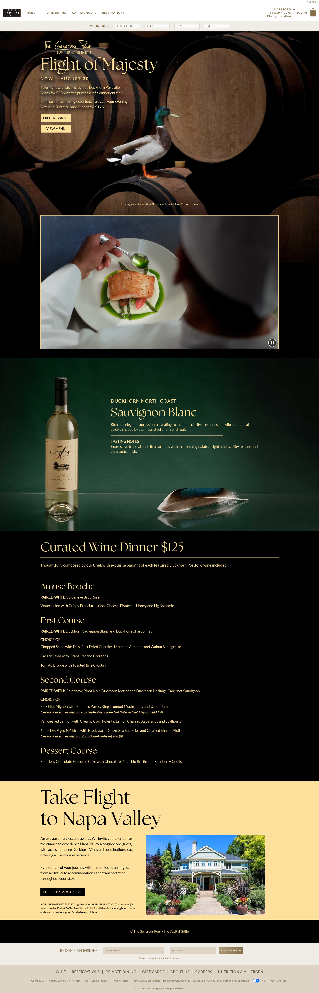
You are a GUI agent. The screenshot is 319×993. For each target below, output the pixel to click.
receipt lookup (57, 980)
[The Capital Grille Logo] (12, 13)
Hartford (282, 9)
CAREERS (312, 2)
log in (302, 12)
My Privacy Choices (274, 980)
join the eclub (231, 950)
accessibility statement (146, 980)
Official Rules (86, 908)
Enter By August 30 (63, 892)
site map (74, 980)
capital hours (84, 12)
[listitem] (159, 444)
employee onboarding (176, 980)
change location (279, 16)
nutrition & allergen (240, 972)
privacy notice (120, 980)
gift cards (153, 972)
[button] (313, 12)
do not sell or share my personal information (221, 980)
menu (31, 12)
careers (203, 972)
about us (179, 972)
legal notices (99, 980)
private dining (54, 12)
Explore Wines (55, 118)
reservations (113, 12)
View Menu (55, 129)
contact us (38, 980)
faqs (85, 980)
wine (61, 972)
